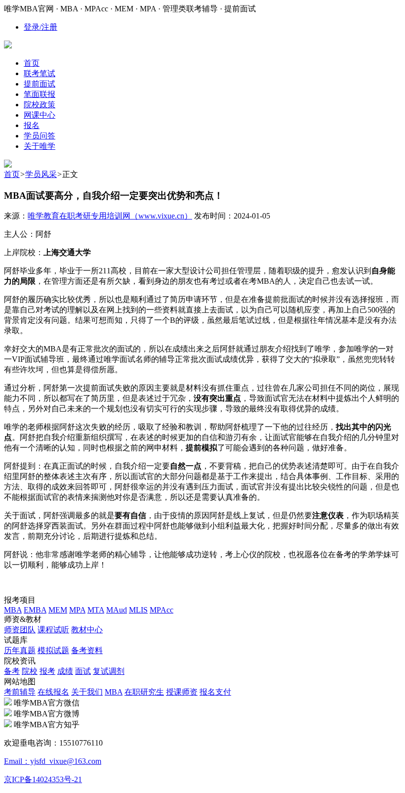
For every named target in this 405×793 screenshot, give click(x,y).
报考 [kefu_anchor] (47, 671)
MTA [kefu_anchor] (95, 610)
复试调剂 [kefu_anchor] (108, 671)
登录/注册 (40, 27)
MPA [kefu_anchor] (77, 610)
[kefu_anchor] (8, 165)
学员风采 (41, 174)
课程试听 (53, 629)
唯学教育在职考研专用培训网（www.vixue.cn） (110, 216)
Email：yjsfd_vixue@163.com (52, 761)
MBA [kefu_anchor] (13, 610)
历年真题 (20, 650)
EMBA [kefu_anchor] (35, 610)
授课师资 (182, 692)
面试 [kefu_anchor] (83, 671)
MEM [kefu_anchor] (57, 610)
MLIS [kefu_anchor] (138, 610)
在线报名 (53, 692)
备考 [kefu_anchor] (12, 671)
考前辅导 (20, 692)
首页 (12, 174)
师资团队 (20, 629)
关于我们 (87, 692)
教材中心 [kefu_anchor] (87, 629)
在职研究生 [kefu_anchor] (144, 692)
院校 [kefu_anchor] (30, 671)
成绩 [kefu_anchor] (65, 671)
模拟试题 (53, 650)
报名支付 (215, 692)
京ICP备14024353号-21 (43, 779)
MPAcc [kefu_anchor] (161, 610)
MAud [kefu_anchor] (116, 610)
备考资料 (87, 650)
